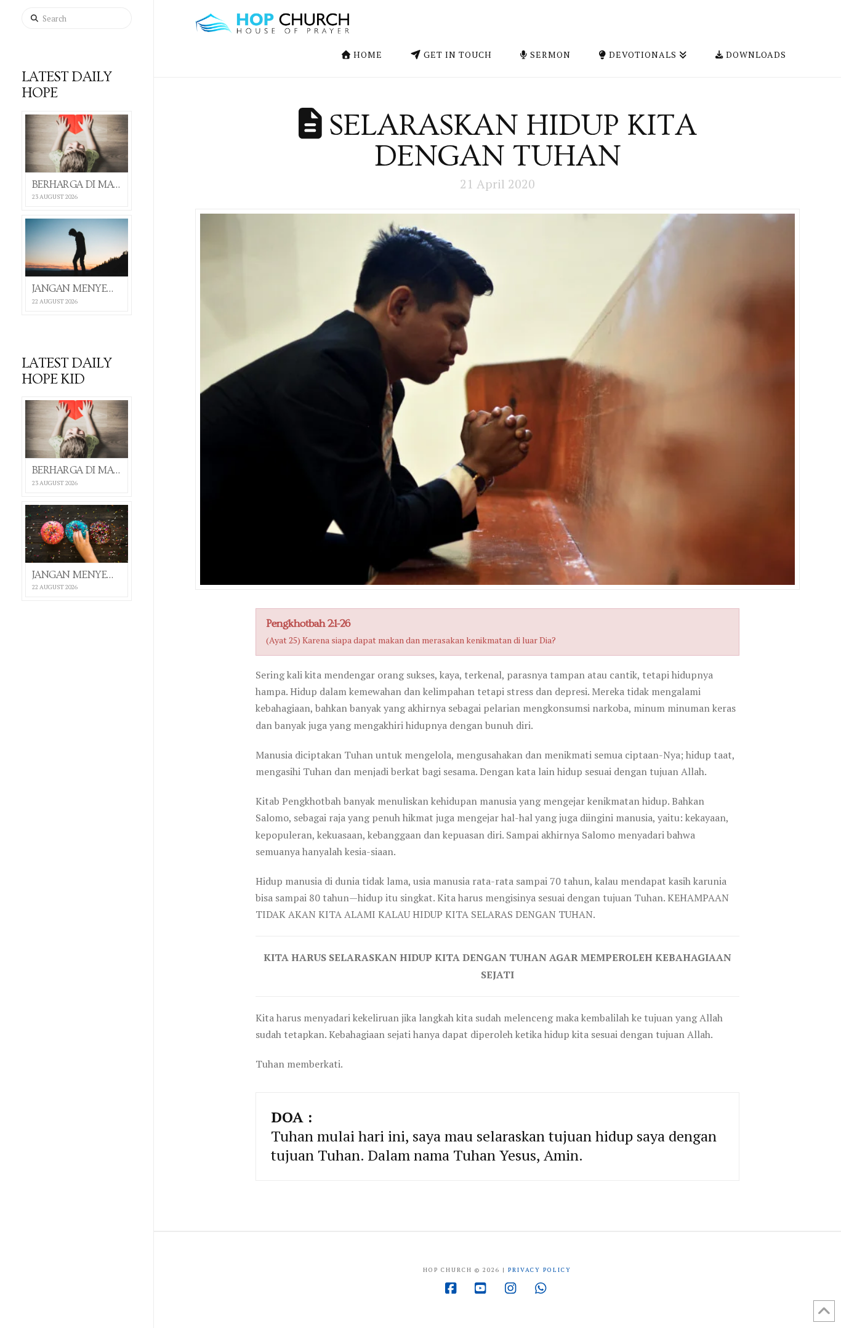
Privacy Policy (539, 1270)
